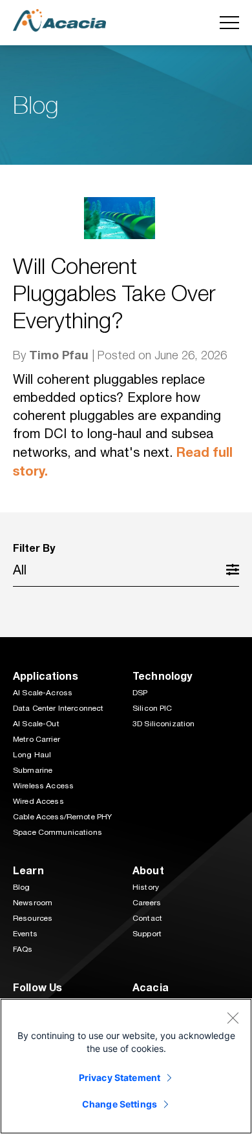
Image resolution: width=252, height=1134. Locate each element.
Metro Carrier (36, 739)
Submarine (32, 770)
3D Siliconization (163, 723)
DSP (139, 692)
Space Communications (57, 832)
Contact (147, 918)
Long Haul (32, 754)
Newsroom (32, 902)
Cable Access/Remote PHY (62, 816)
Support (147, 933)
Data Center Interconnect (58, 708)
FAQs (23, 949)
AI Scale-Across (42, 692)
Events (25, 933)
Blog (21, 887)
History (145, 887)
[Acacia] (59, 20)
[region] (126, 1066)
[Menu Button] (229, 22)
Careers (146, 902)
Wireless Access (43, 785)
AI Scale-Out (36, 723)
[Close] (232, 1017)
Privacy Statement (119, 1077)
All (19, 569)
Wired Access (38, 801)
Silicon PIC (152, 708)
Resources (32, 918)
